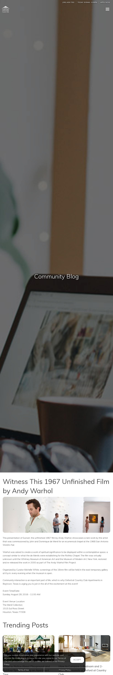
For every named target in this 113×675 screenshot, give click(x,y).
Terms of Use (23, 670)
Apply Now (105, 2)
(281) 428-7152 (68, 2)
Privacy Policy (65, 670)
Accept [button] (77, 659)
